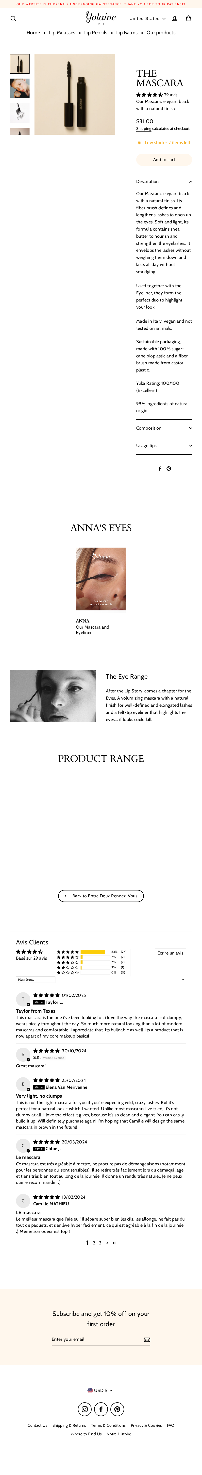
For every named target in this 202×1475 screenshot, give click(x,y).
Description (147, 181)
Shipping (144, 128)
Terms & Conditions (108, 1425)
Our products (161, 32)
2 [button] (94, 1243)
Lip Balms (127, 32)
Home (33, 32)
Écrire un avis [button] (170, 953)
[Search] (13, 18)
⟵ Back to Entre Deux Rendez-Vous (101, 896)
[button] (150, 95)
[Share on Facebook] (160, 468)
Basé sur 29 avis (31, 958)
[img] (47, 995)
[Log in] (174, 18)
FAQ (170, 1425)
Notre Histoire (119, 1434)
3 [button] (100, 1243)
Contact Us (38, 1425)
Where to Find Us (86, 1434)
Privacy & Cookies (146, 1425)
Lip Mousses (62, 32)
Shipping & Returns (69, 1425)
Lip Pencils (95, 32)
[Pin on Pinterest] (169, 468)
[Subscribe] (146, 1339)
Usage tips (146, 445)
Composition (149, 428)
